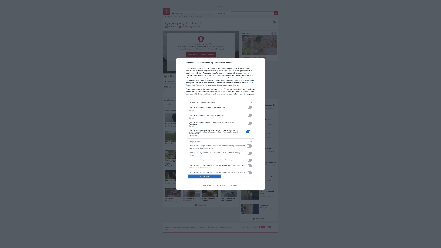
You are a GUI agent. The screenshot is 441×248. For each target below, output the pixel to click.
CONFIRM (204, 176)
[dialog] (220, 124)
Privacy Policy (234, 185)
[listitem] (220, 102)
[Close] (260, 63)
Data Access (220, 185)
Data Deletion (207, 185)
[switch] (249, 107)
